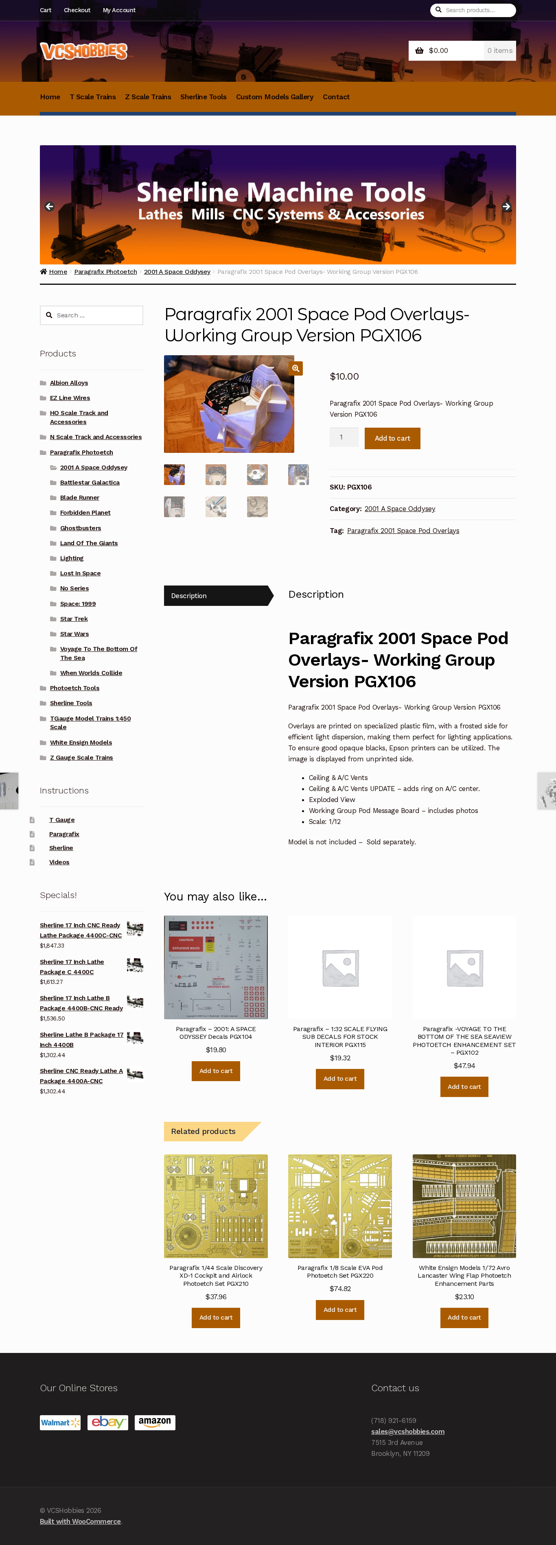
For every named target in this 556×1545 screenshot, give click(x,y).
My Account (119, 10)
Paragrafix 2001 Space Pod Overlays (403, 531)
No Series (74, 588)
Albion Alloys (69, 383)
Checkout (77, 10)
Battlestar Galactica (90, 482)
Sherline (61, 848)
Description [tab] (189, 596)
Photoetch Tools (75, 688)
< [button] (50, 207)
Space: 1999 (78, 604)
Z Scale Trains (148, 97)
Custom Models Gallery (275, 97)
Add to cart (392, 438)
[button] (296, 368)
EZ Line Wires (70, 398)
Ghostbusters (80, 528)
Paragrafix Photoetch (81, 452)
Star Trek (74, 619)
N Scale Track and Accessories (96, 437)
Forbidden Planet (85, 512)
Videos (59, 862)
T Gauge (62, 820)
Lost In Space (80, 573)
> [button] (506, 207)
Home (50, 97)
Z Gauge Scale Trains (81, 757)
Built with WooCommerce (80, 1521)
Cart (45, 10)
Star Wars (74, 634)
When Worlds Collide (91, 673)
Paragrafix (64, 834)
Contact (336, 97)
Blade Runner (79, 497)
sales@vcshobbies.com (407, 1431)
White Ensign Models (81, 742)
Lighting (72, 558)
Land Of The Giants (89, 543)
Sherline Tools (203, 97)
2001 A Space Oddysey (400, 509)
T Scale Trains (93, 97)
